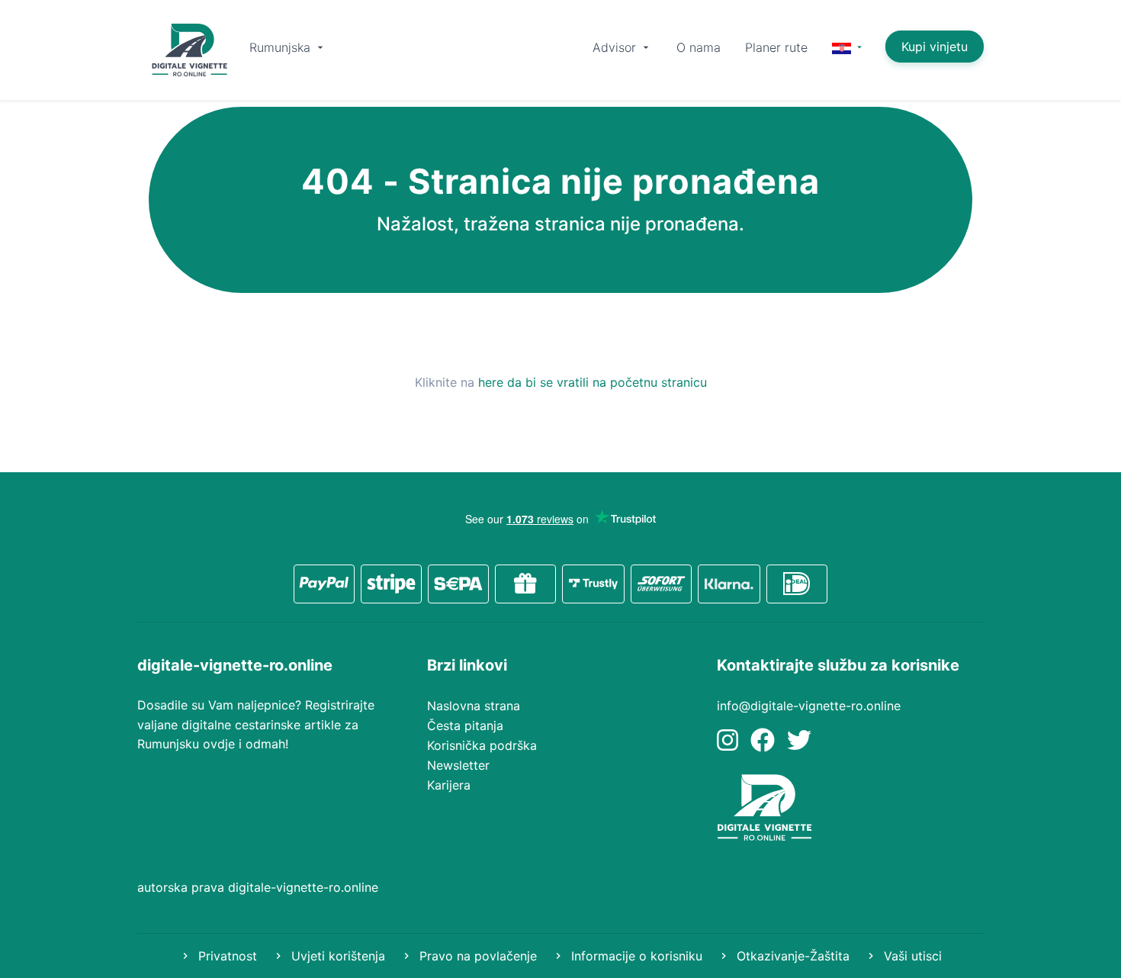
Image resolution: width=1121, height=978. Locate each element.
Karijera (449, 785)
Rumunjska (281, 47)
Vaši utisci (911, 956)
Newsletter (458, 765)
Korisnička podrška (482, 745)
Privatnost (225, 956)
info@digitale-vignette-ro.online (809, 705)
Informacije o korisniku (634, 956)
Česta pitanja (465, 725)
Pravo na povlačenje (476, 956)
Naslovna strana (473, 705)
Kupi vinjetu (934, 46)
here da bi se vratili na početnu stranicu (592, 382)
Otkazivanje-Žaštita (791, 956)
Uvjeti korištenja (336, 956)
